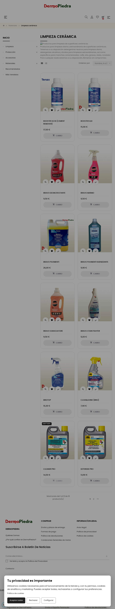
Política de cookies (15, 593)
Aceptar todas (16, 600)
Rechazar (33, 600)
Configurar (48, 600)
